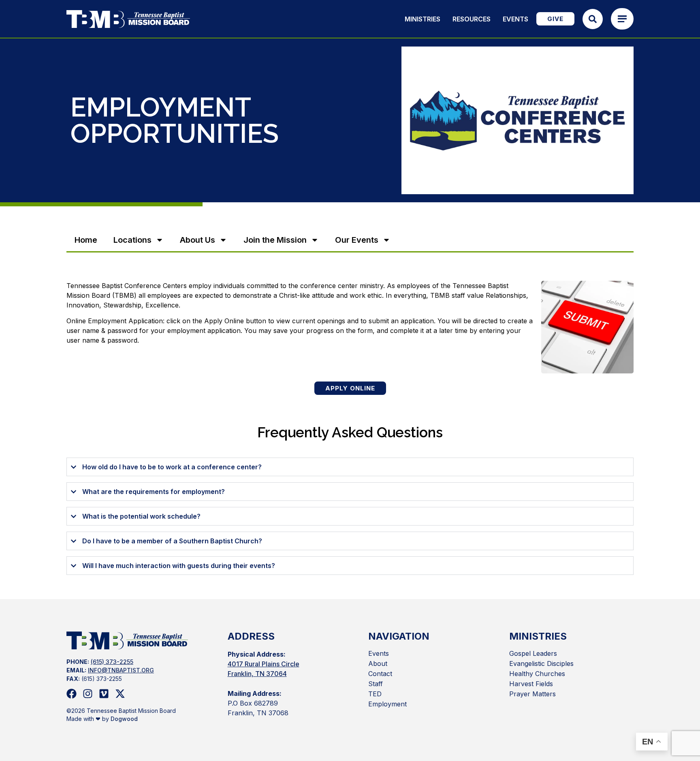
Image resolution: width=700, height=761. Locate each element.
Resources (471, 19)
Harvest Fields (531, 684)
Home (86, 240)
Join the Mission (275, 240)
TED (375, 694)
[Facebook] (71, 694)
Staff (375, 684)
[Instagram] (88, 694)
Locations (132, 240)
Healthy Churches (537, 674)
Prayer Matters (532, 694)
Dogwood (124, 718)
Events (515, 19)
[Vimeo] (104, 694)
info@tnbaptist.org (121, 670)
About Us (197, 240)
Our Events (356, 240)
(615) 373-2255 (112, 661)
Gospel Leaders (533, 653)
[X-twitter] (120, 694)
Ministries (422, 19)
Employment (387, 704)
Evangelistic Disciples (541, 663)
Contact (380, 674)
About (377, 663)
